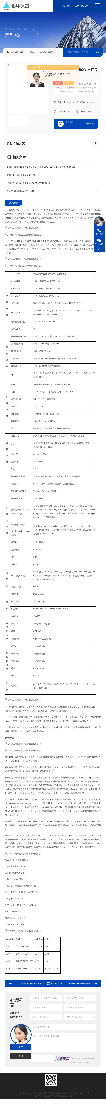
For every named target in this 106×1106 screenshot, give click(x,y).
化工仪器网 (47, 1096)
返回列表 (55, 983)
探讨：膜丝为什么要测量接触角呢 (21, 175)
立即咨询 (90, 124)
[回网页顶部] (99, 249)
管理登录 (57, 1096)
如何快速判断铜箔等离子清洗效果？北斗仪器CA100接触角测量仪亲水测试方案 (41, 167)
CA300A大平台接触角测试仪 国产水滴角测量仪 (41, 983)
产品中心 (32, 52)
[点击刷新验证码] (62, 1058)
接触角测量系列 (47, 52)
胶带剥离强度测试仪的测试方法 (20, 191)
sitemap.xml (67, 1096)
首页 (22, 52)
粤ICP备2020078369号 (79, 1093)
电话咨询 (99, 234)
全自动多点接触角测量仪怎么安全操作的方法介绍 (28, 183)
